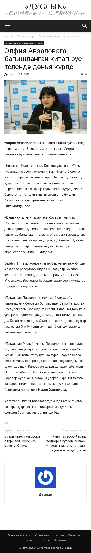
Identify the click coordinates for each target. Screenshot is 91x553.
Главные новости (19, 535)
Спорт (28, 540)
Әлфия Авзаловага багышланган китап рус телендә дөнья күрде (43, 59)
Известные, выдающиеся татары (59, 36)
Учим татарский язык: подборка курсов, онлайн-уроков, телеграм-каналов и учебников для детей (66, 443)
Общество (43, 540)
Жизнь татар (25, 36)
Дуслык (9, 74)
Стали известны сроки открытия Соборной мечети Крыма (22, 441)
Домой (8, 36)
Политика (60, 540)
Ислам (59, 535)
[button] (85, 26)
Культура (74, 535)
